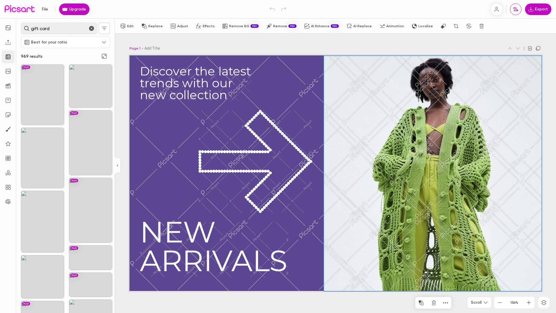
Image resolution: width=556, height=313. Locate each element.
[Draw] (8, 129)
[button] (278, 156)
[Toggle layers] (544, 302)
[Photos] (8, 71)
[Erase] (443, 26)
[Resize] (8, 27)
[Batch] (8, 201)
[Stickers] (8, 114)
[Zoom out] (499, 302)
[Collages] (8, 187)
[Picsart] (20, 9)
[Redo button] (283, 9)
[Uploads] (8, 42)
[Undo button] (272, 9)
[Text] (8, 100)
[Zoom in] (528, 302)
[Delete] (481, 26)
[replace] (421, 303)
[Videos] (8, 85)
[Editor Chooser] (118, 165)
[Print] (516, 9)
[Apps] (8, 172)
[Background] (8, 158)
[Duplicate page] (538, 48)
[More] (445, 303)
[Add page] (529, 48)
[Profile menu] (496, 9)
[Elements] (8, 143)
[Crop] (456, 26)
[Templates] (8, 56)
